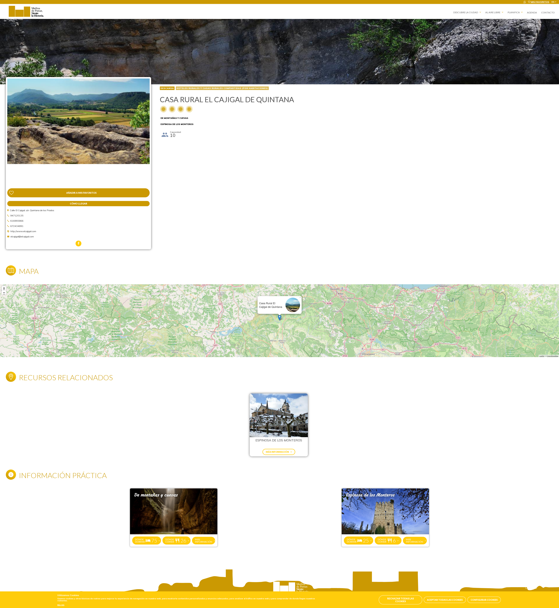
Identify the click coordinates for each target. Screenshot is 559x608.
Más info (60, 605)
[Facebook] (78, 243)
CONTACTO (531, 587)
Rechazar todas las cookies (400, 600)
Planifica (514, 12)
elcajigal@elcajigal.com (22, 236)
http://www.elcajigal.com (23, 231)
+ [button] (4, 288)
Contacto (548, 12)
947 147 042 (20, 591)
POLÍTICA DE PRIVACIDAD (537, 584)
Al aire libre (492, 12)
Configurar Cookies (484, 599)
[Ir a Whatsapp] (525, 2)
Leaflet (541, 356)
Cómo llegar (78, 203)
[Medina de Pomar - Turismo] (26, 16)
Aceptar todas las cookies (445, 599)
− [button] (4, 292)
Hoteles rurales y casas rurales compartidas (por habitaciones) (222, 88)
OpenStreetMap (552, 356)
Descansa (167, 88)
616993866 (16, 220)
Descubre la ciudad (465, 12)
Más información (203, 540)
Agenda (532, 12)
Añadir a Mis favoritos (81, 192)
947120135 (16, 215)
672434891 (16, 226)
